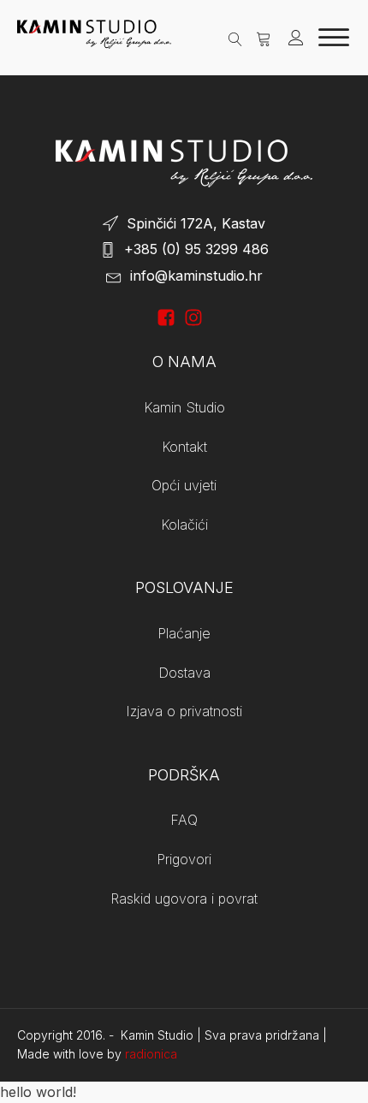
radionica (151, 1054)
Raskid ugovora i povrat (184, 898)
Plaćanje (184, 633)
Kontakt (184, 446)
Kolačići (184, 524)
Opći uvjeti (184, 485)
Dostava (184, 672)
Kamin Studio (184, 407)
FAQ (184, 819)
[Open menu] (334, 37)
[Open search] (235, 37)
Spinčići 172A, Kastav (196, 223)
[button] (263, 37)
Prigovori (184, 859)
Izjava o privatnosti (184, 711)
